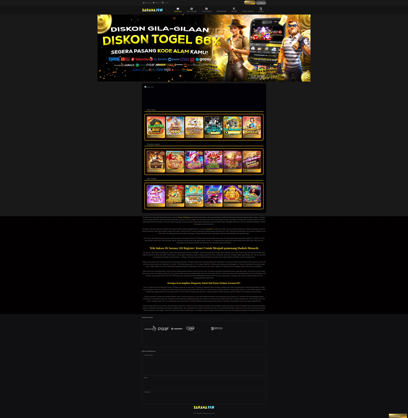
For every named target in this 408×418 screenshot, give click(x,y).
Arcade (234, 11)
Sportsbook (221, 11)
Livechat (166, 2)
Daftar (250, 2)
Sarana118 (209, 229)
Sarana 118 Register (184, 217)
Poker (261, 11)
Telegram (157, 2)
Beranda (178, 11)
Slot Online (192, 11)
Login (261, 2)
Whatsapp (147, 2)
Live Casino (206, 11)
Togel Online (248, 11)
